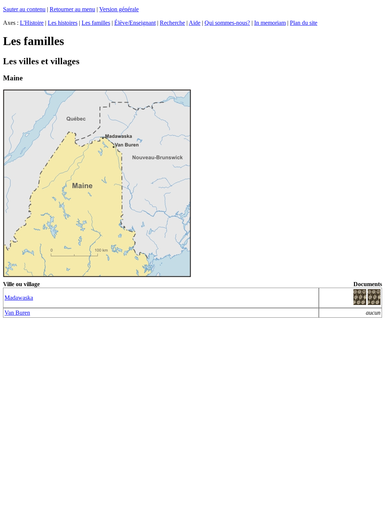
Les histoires (62, 23)
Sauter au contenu (24, 9)
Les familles (96, 23)
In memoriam (270, 23)
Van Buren (17, 312)
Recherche (172, 23)
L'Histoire (32, 23)
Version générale (119, 9)
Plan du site (303, 23)
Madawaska (19, 297)
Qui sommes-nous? (227, 23)
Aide (194, 23)
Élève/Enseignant (135, 23)
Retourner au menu (72, 9)
